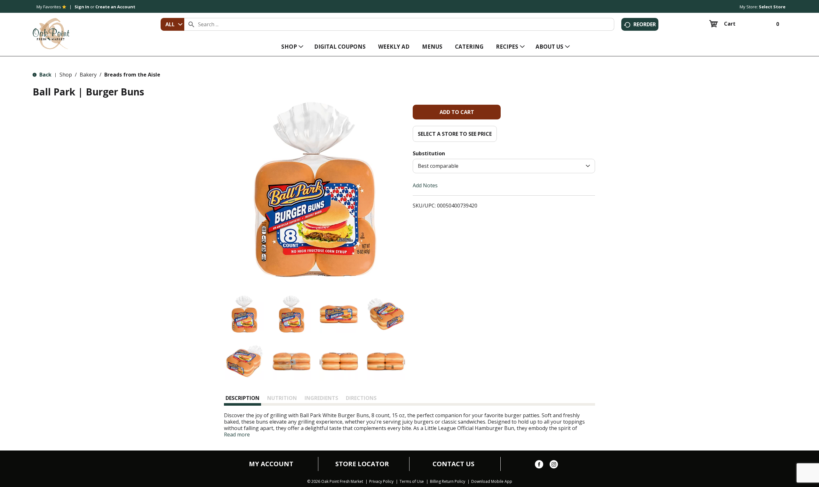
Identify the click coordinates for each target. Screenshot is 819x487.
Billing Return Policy (447, 481)
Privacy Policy (381, 481)
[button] (244, 314)
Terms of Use (412, 481)
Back (45, 74)
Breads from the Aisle (132, 74)
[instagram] (554, 465)
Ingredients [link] (321, 398)
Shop (66, 74)
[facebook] (539, 465)
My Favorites (48, 7)
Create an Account (115, 7)
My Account (271, 464)
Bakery (88, 74)
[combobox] (172, 24)
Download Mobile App (491, 481)
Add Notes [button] (425, 185)
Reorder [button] (644, 24)
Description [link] (242, 398)
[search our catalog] (191, 24)
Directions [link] (361, 398)
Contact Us (453, 464)
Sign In (82, 7)
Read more (237, 434)
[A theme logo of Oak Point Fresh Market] (51, 29)
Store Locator (362, 464)
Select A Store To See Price (455, 133)
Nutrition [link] (282, 398)
